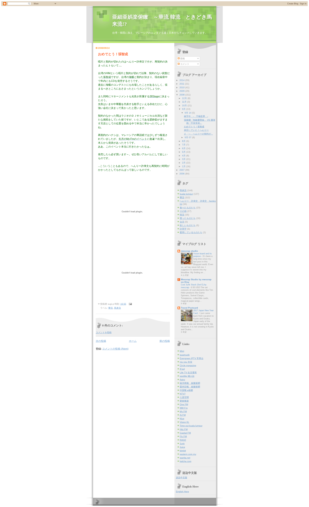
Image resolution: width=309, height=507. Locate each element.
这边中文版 (181, 477)
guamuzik (185, 355)
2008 (182, 95)
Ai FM (183, 415)
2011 (182, 84)
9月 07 (188, 137)
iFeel (182, 369)
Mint (182, 351)
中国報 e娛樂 (186, 390)
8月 (184, 141)
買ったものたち (188, 218)
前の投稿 (164, 341)
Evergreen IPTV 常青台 (191, 358)
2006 (182, 173)
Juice (182, 447)
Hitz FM (184, 429)
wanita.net (185, 458)
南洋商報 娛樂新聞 (190, 383)
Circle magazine (188, 365)
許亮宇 (183, 229)
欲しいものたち (188, 225)
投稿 (182, 58)
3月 (184, 159)
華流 (110, 308)
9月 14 (188, 113)
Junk (182, 443)
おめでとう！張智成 (113, 54)
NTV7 (183, 394)
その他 (183, 211)
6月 (184, 148)
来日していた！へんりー (196, 130)
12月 (184, 98)
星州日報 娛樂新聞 (190, 387)
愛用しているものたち (191, 232)
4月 (184, 155)
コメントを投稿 (104, 332)
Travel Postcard (189, 308)
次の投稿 (101, 341)
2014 (182, 80)
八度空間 (184, 397)
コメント (184, 64)
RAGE (183, 440)
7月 (184, 144)
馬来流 (117, 308)
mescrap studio (189, 251)
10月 (184, 105)
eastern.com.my (188, 454)
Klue (182, 418)
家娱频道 (184, 401)
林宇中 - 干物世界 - (196, 116)
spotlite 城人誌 (187, 376)
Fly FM (183, 436)
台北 (182, 222)
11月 (184, 102)
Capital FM (185, 433)
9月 (184, 109)
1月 (184, 166)
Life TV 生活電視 (188, 372)
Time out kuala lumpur (191, 426)
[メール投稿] (130, 304)
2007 (182, 170)
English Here (182, 491)
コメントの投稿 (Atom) (115, 348)
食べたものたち (188, 207)
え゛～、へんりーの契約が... (198, 134)
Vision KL (184, 422)
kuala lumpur (186, 194)
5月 (184, 152)
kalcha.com (185, 461)
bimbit (183, 451)
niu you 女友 (186, 362)
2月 (184, 163)
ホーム (133, 341)
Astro (182, 379)
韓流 (182, 215)
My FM (183, 411)
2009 (182, 91)
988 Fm (184, 408)
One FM (184, 404)
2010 (182, 87)
